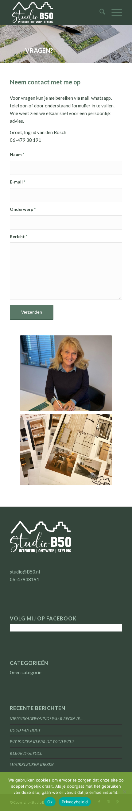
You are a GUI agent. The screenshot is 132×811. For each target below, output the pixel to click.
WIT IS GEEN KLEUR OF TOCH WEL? (42, 741)
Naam (17, 154)
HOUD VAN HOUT (25, 729)
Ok (50, 801)
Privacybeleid (75, 801)
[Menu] (113, 12)
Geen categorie (25, 672)
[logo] (54, 12)
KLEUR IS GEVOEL (26, 752)
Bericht (18, 236)
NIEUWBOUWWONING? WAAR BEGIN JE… (46, 718)
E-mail (17, 181)
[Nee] (124, 792)
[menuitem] (99, 12)
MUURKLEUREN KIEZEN (32, 764)
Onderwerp (23, 209)
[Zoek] (99, 12)
